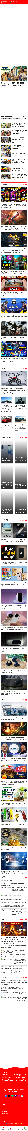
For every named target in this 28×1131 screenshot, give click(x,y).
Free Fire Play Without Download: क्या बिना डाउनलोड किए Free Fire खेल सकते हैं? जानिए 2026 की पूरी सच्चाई (13, 294)
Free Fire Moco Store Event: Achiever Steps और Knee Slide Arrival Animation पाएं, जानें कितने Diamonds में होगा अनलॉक (13, 360)
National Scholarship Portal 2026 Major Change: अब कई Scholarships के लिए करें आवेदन (19, 162)
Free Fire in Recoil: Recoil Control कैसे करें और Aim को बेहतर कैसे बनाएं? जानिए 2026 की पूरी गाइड (14, 272)
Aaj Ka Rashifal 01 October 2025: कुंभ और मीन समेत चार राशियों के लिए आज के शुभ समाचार (19, 890)
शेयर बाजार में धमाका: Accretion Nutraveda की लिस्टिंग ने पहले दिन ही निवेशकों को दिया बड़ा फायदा (12, 872)
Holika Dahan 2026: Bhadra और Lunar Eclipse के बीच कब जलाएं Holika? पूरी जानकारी (13, 938)
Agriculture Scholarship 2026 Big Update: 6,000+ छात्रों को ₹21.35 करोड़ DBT (18, 125)
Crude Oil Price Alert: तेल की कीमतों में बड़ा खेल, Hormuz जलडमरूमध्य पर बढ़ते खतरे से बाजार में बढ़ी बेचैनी (14, 738)
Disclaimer (4, 1111)
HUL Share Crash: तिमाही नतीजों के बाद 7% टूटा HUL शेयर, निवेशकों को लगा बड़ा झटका (13, 718)
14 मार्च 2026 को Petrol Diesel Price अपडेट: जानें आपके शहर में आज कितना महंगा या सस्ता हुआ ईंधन (12, 825)
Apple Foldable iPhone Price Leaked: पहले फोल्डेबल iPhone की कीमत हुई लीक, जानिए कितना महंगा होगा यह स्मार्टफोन (14, 584)
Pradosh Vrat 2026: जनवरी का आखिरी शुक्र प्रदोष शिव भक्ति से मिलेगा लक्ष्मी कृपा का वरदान (13, 955)
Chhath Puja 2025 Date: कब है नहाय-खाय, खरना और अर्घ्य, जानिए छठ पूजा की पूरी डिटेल (20, 961)
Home (3, 1129)
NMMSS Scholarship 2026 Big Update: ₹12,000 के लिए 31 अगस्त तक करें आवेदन (19, 153)
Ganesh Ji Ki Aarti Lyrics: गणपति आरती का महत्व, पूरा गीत (22, 998)
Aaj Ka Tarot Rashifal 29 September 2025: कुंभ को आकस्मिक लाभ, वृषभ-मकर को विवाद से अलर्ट (13, 906)
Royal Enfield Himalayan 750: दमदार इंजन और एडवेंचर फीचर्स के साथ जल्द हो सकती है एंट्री (13, 391)
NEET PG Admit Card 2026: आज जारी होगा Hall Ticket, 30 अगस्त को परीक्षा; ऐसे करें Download (19, 177)
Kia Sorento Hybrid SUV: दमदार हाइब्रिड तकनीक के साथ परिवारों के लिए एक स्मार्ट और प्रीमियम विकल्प (21, 427)
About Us (4, 1104)
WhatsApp (24, 1129)
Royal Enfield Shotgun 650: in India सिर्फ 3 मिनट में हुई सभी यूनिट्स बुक (21, 407)
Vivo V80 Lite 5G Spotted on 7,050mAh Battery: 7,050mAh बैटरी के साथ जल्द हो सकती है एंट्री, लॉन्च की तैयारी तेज (14, 607)
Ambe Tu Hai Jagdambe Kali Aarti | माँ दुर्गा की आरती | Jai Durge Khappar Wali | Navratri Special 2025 (13, 989)
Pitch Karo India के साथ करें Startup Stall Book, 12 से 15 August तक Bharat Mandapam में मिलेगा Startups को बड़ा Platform (14, 783)
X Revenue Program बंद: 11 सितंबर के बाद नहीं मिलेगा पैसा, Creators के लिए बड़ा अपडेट (14, 563)
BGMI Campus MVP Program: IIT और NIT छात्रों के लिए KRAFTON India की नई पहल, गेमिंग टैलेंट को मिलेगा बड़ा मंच (14, 316)
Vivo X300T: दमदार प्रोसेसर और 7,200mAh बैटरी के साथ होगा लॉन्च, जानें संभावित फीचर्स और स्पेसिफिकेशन (14, 628)
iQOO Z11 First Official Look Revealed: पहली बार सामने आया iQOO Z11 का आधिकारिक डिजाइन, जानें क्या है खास (14, 650)
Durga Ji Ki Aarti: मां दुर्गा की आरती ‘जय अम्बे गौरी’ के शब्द (19, 993)
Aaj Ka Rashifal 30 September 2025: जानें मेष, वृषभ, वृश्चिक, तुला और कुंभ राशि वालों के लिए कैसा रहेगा (14, 898)
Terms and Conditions (7, 1116)
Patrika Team (5, 1107)
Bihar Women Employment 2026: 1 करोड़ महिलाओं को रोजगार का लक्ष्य (19, 132)
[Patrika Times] (4, 2)
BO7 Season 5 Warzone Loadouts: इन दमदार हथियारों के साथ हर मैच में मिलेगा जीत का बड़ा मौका (12, 338)
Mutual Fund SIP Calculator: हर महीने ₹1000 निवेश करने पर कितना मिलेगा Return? (13, 804)
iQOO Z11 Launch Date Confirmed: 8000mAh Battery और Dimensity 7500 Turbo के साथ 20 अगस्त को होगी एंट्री (13, 541)
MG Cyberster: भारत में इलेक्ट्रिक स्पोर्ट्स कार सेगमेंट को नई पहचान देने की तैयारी (7, 425)
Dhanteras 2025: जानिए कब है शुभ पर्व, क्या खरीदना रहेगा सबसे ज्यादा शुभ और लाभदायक (13, 971)
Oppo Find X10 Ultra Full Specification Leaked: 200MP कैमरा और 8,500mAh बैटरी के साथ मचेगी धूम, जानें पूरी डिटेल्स (13, 693)
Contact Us (4, 1109)
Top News (10, 1129)
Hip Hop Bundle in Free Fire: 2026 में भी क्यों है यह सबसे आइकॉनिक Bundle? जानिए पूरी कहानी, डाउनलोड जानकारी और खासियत (13, 206)
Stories (17, 1129)
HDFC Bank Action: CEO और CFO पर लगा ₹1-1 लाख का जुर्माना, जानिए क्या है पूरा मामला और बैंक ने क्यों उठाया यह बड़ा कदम (13, 760)
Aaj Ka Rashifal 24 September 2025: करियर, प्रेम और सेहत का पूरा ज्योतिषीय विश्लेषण (19, 912)
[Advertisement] (14, 20)
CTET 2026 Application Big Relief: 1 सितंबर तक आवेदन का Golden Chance (19, 147)
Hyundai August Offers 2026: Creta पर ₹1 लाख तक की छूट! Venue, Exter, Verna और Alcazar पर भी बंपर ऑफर (6, 409)
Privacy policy (5, 1114)
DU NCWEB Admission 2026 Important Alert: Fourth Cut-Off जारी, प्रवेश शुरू (19, 168)
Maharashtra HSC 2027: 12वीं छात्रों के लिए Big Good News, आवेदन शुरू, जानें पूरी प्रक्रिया (18, 140)
